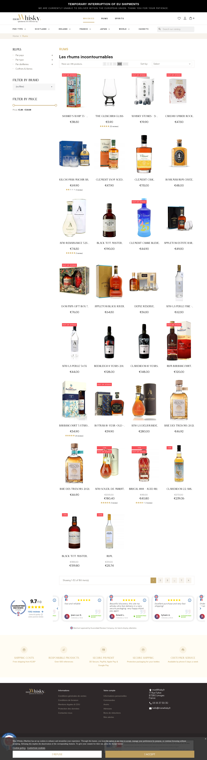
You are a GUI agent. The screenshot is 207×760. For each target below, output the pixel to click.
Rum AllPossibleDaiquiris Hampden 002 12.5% (109, 556)
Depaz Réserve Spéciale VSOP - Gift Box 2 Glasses (144, 306)
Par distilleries (22, 64)
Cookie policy (19, 747)
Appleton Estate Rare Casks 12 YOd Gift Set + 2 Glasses (179, 243)
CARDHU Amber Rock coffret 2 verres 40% (179, 116)
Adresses (108, 709)
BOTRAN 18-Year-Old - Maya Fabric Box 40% (109, 426)
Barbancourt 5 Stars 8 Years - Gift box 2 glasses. (74, 426)
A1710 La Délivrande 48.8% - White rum (144, 426)
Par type (19, 59)
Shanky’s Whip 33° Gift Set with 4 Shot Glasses (74, 116)
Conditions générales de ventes (72, 696)
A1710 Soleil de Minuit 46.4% (109, 489)
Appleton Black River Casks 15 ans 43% (109, 306)
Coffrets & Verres (23, 68)
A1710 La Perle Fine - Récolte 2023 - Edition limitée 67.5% (179, 306)
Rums (104, 18)
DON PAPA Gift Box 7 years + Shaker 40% (74, 306)
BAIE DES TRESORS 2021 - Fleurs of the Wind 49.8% (179, 426)
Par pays (19, 55)
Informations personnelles (115, 696)
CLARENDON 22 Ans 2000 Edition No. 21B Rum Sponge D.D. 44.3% (179, 489)
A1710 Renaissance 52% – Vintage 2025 (74, 243)
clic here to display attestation (125, 628)
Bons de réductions (112, 713)
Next (188, 580)
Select (156, 64)
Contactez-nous (65, 713)
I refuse (57, 754)
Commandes (109, 700)
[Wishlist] (179, 18)
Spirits (119, 18)
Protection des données (68, 709)
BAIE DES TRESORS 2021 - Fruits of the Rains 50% (74, 489)
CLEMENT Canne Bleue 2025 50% (144, 243)
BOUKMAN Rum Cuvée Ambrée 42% (178, 180)
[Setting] (185, 18)
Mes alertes (109, 717)
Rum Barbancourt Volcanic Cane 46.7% (179, 366)
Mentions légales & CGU (69, 704)
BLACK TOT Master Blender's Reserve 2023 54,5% (74, 556)
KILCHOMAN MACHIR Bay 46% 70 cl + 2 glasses (74, 180)
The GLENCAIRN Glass (109, 116)
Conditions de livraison (68, 700)
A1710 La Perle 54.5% (74, 366)
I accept (149, 754)
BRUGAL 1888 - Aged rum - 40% (144, 489)
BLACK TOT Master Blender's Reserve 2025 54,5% (109, 243)
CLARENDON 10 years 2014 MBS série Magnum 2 (144, 366)
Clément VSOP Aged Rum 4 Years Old (109, 180)
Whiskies (88, 18)
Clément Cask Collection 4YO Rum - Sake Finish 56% (144, 180)
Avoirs (106, 704)
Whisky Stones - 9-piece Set (144, 116)
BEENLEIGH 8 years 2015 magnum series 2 (109, 366)
